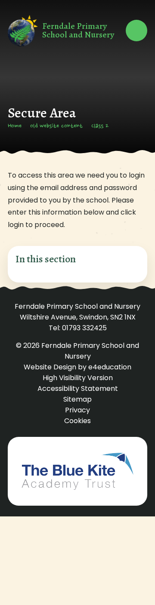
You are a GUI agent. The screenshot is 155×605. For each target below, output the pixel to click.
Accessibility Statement (77, 388)
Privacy (77, 410)
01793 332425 (84, 328)
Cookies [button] (77, 421)
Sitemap (77, 399)
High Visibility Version (78, 378)
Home (15, 126)
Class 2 (99, 126)
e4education (109, 367)
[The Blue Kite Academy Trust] (77, 471)
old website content (56, 126)
